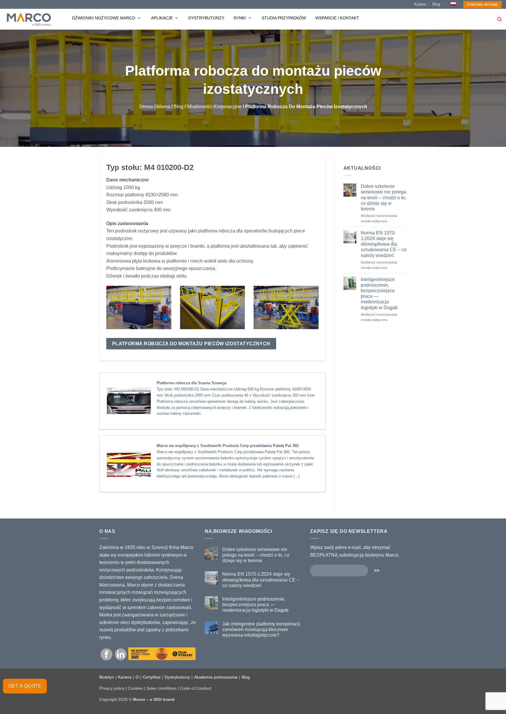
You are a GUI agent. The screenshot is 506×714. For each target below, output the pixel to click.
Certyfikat (151, 677)
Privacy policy (111, 688)
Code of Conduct (195, 688)
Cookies (135, 688)
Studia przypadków (284, 18)
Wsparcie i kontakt (337, 18)
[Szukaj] (499, 19)
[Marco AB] (28, 19)
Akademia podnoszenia (215, 677)
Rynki (240, 18)
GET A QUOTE (24, 686)
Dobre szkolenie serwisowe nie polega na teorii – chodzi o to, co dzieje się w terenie (383, 197)
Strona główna (154, 106)
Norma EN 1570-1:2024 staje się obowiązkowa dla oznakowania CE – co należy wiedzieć (383, 244)
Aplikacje (162, 18)
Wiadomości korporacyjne (214, 106)
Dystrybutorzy (206, 18)
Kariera (420, 4)
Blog (436, 4)
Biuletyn (106, 677)
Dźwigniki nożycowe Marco (104, 18)
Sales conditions (161, 688)
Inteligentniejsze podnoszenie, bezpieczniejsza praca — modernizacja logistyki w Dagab (379, 293)
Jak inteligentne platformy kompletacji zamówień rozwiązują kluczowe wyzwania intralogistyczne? (261, 629)
